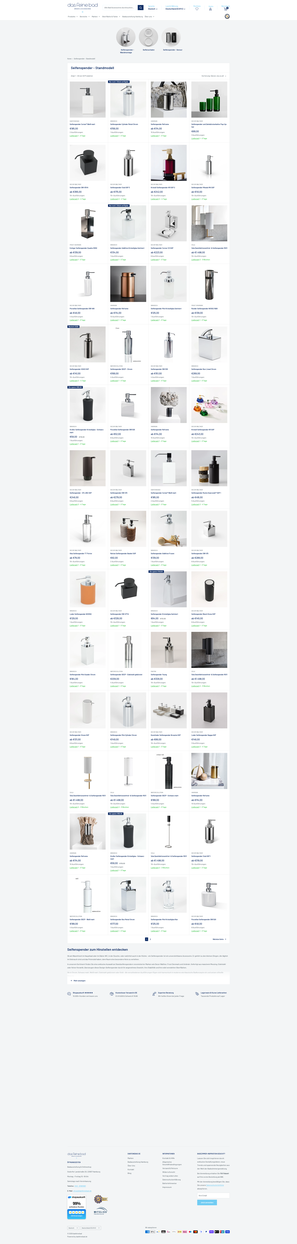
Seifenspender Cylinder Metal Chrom (124, 124)
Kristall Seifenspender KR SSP (202, 430)
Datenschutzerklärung (171, 1179)
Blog (129, 1173)
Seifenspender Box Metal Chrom (122, 919)
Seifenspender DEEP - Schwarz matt (164, 796)
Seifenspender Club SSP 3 (120, 187)
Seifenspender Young (159, 674)
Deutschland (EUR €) (89, 1228)
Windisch (113, 121)
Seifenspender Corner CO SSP (162, 248)
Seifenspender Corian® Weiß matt (82, 124)
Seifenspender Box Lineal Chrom (203, 369)
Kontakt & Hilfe (168, 1158)
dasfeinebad (74, 121)
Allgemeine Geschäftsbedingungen (172, 1163)
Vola (193, 245)
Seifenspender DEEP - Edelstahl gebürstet (126, 674)
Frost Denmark (75, 245)
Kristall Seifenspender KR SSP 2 (163, 187)
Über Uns (131, 1165)
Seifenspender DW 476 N (79, 187)
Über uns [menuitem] (148, 16)
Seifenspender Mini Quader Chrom (82, 674)
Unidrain (154, 121)
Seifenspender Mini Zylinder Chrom (123, 735)
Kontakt (131, 1169)
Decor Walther (197, 121)
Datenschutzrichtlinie (215, 1185)
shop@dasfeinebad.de (82, 1191)
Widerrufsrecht (168, 1172)
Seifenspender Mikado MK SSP (202, 187)
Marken (131, 1158)
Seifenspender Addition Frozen (162, 553)
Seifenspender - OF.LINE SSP (81, 493)
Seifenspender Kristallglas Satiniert (164, 614)
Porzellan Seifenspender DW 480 (82, 308)
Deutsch (71, 1228)
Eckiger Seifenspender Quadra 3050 (83, 248)
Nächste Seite (218, 939)
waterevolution (116, 366)
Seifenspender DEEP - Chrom (121, 369)
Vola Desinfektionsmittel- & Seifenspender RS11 (209, 248)
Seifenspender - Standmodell (84, 59)
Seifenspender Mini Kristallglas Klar (164, 919)
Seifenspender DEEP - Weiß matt (82, 919)
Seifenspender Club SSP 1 (201, 856)
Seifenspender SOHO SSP (79, 369)
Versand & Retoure (170, 1168)
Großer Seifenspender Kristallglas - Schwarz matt (86, 431)
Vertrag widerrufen (170, 1176)
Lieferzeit (74, 136)
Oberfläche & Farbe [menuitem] (110, 16)
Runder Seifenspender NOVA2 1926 (204, 308)
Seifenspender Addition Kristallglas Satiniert (127, 248)
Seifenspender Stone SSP (79, 735)
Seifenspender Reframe (160, 124)
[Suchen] (141, 7)
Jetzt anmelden (207, 1202)
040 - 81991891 (80, 1186)
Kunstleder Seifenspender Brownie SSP (166, 735)
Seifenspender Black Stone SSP (203, 614)
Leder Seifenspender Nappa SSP (203, 735)
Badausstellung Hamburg (138, 1162)
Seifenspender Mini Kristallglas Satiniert (166, 308)
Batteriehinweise (169, 1183)
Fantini (153, 671)
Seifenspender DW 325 (159, 369)
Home (69, 59)
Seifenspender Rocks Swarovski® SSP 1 (206, 493)
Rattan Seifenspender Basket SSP (123, 553)
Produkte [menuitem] (71, 16)
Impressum (167, 1187)
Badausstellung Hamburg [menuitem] (132, 16)
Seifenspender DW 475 (199, 553)
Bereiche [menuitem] (83, 16)
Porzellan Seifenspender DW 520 (203, 919)
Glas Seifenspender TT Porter (81, 553)
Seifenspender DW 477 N (119, 614)
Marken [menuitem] (95, 16)
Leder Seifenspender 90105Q (81, 614)
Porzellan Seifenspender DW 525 (122, 430)
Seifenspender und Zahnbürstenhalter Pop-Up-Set (209, 125)
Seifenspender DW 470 (118, 493)
